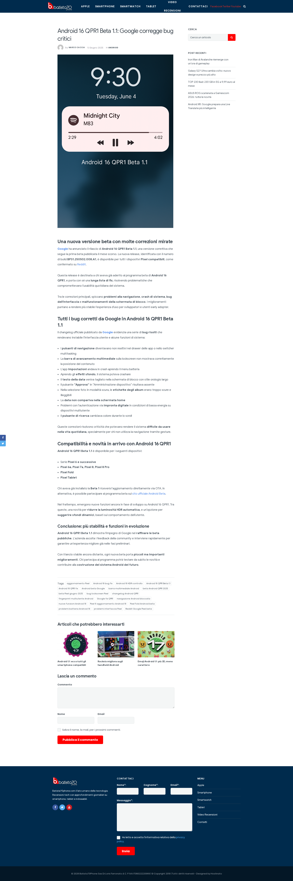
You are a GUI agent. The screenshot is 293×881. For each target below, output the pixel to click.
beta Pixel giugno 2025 (71, 593)
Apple (85, 6)
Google (62, 249)
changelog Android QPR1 (125, 593)
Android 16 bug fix (102, 583)
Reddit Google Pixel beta (138, 608)
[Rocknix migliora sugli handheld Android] (116, 644)
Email (101, 714)
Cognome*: (151, 785)
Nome (61, 714)
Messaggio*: (125, 800)
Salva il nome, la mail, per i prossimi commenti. (91, 729)
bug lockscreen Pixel (97, 593)
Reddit (81, 264)
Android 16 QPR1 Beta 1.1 (158, 583)
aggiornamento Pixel (78, 583)
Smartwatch (130, 6)
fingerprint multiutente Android (76, 598)
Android (113, 47)
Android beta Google (93, 588)
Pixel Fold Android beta (142, 603)
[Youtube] (69, 807)
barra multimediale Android (124, 588)
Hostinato (216, 873)
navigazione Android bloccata (133, 598)
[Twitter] (62, 807)
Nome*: (121, 785)
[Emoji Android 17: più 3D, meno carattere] (156, 644)
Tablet (151, 6)
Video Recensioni (207, 814)
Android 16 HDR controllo (129, 583)
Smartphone (105, 6)
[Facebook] (55, 807)
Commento (64, 684)
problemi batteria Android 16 (74, 608)
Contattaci (198, 6)
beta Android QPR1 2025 (155, 588)
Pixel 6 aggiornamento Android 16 (108, 603)
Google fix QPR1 (105, 598)
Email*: (175, 785)
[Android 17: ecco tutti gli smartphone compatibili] (75, 644)
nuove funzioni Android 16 (72, 603)
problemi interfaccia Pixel (108, 608)
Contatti (202, 822)
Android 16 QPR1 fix (68, 588)
